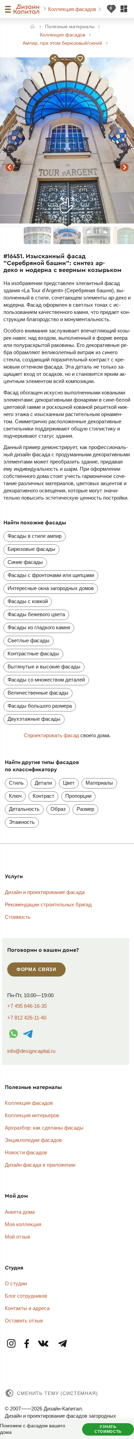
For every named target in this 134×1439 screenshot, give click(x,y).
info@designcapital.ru (31, 1051)
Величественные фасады (38, 693)
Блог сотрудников (26, 1296)
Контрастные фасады (33, 653)
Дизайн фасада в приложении (40, 1165)
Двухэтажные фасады (34, 719)
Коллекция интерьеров (32, 1115)
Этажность (22, 822)
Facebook (27, 1344)
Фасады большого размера (40, 706)
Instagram (12, 1344)
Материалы (99, 783)
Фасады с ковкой (28, 601)
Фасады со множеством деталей (46, 680)
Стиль (16, 783)
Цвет (69, 783)
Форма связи (36, 969)
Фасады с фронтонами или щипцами (51, 575)
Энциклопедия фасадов (33, 1140)
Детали (43, 783)
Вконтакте (44, 1344)
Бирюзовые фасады (31, 549)
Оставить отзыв (24, 1320)
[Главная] (32, 27)
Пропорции (78, 796)
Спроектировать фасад (51, 735)
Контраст (43, 796)
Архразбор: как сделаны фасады (44, 1128)
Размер (85, 809)
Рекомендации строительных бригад (48, 904)
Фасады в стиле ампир (35, 536)
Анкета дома (20, 1212)
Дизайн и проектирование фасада (45, 892)
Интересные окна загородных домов (51, 588)
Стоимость (18, 917)
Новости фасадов (26, 1152)
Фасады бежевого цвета (36, 614)
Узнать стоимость (108, 1429)
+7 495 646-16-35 (27, 1006)
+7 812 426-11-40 (26, 1018)
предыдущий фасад (9, 167)
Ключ (15, 796)
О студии (16, 1283)
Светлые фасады (28, 640)
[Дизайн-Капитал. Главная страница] (27, 9)
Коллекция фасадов (73, 9)
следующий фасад (124, 167)
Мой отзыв (17, 1237)
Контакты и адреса (27, 1308)
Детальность (24, 809)
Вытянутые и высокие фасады (44, 666)
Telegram (62, 1344)
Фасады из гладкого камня (39, 627)
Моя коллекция (23, 1224)
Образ (58, 809)
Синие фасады (25, 562)
